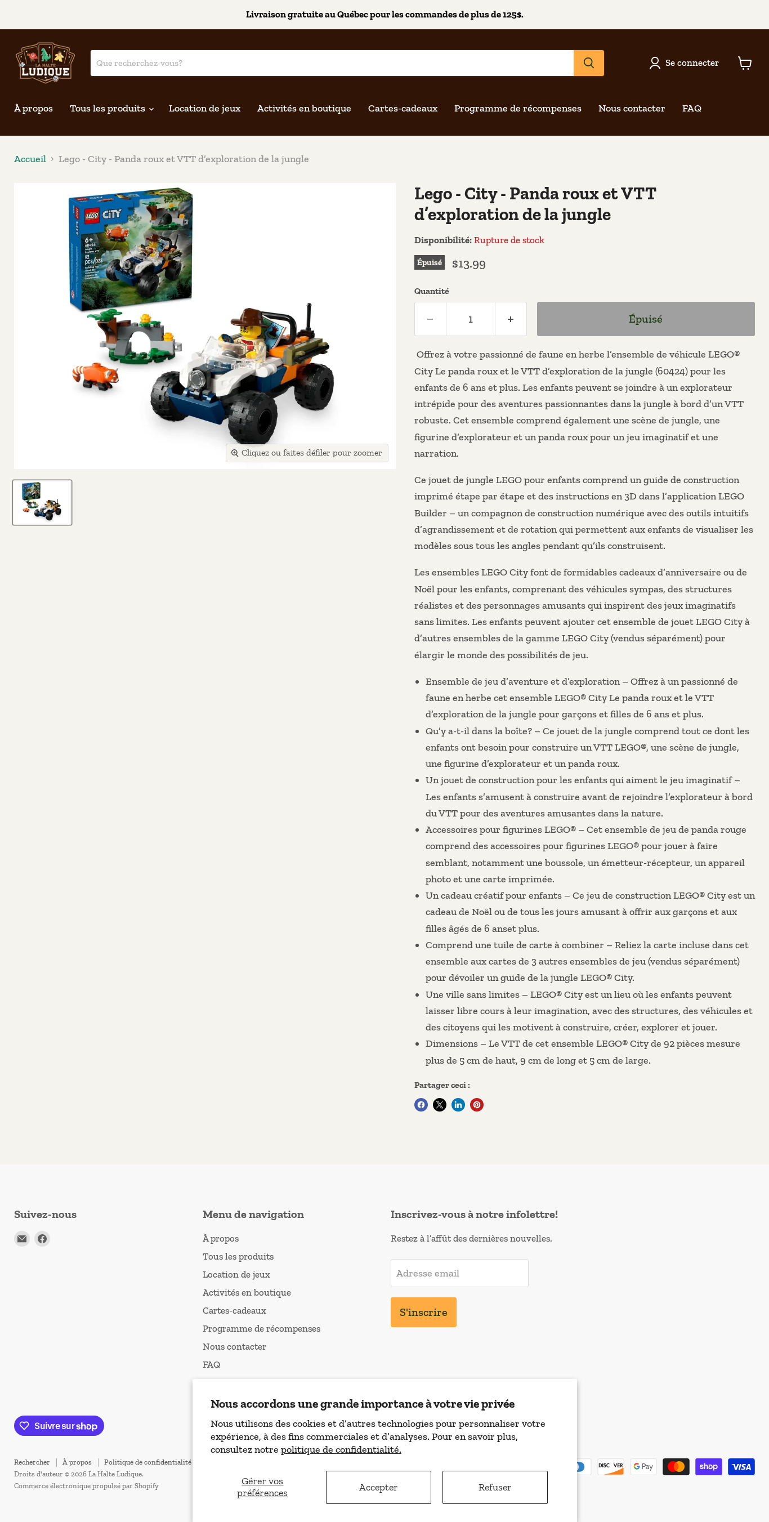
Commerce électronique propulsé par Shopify (86, 1485)
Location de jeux (204, 108)
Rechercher (32, 1462)
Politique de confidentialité (147, 1462)
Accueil (30, 159)
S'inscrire (424, 1312)
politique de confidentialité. (341, 1449)
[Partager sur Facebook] (421, 1105)
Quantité (431, 291)
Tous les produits (108, 108)
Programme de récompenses (518, 108)
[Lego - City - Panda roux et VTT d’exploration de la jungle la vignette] (42, 502)
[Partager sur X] (439, 1105)
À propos (33, 108)
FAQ (691, 108)
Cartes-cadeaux (402, 108)
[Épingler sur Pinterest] (477, 1105)
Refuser (495, 1487)
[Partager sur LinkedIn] (458, 1105)
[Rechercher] (589, 63)
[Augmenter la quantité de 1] (511, 319)
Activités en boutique (304, 108)
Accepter (378, 1487)
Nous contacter (631, 108)
